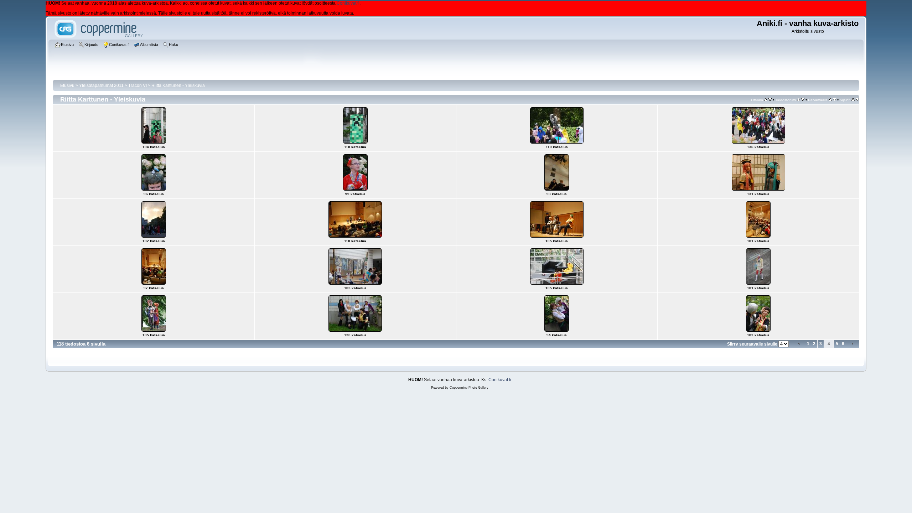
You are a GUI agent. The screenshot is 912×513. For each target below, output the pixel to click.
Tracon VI (137, 85)
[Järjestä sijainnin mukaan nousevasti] (853, 99)
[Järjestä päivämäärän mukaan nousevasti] (830, 99)
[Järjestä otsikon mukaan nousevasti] (765, 99)
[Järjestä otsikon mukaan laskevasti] (770, 99)
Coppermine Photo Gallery (469, 387)
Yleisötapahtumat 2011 (101, 85)
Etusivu (67, 85)
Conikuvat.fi (348, 3)
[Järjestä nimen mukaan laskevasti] (802, 99)
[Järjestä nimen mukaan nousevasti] (798, 99)
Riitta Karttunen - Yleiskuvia (178, 85)
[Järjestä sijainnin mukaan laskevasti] (857, 99)
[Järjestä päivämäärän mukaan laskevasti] (834, 99)
